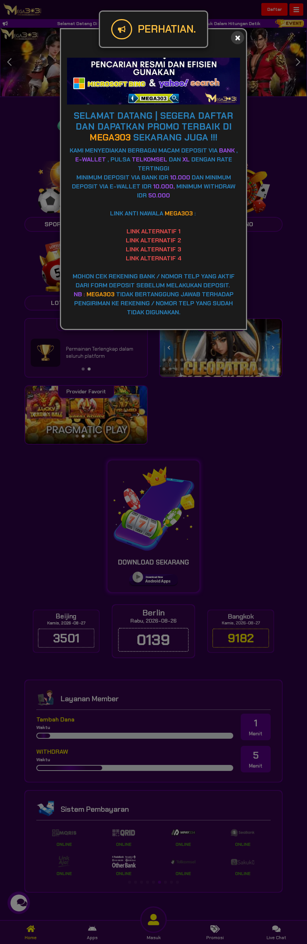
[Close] (237, 37)
